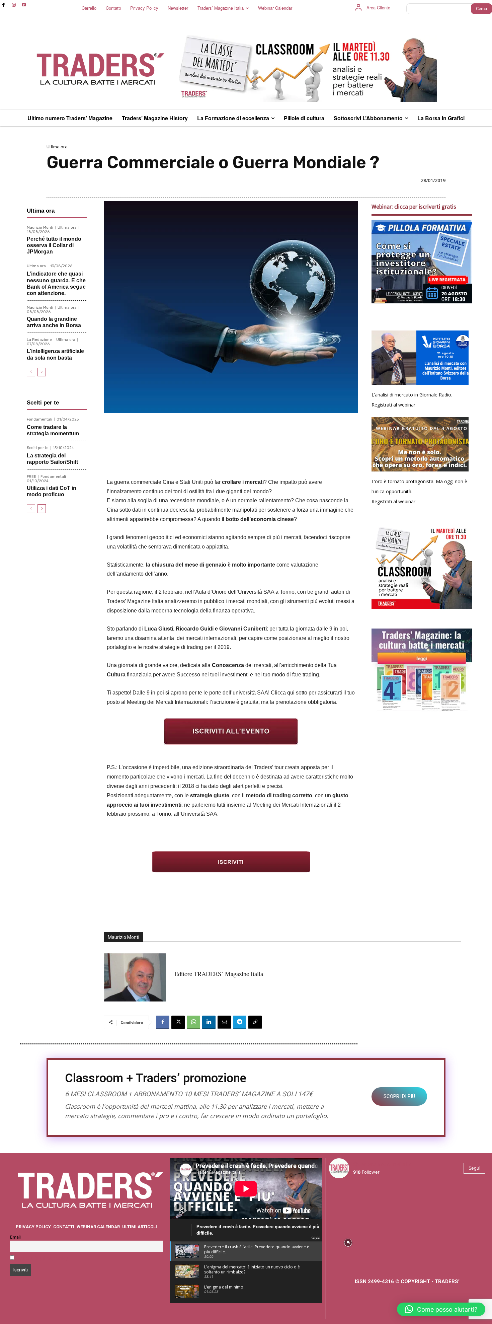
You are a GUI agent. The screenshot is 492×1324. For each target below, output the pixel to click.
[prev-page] (31, 372)
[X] (178, 1022)
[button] (441, 1309)
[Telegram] (239, 1022)
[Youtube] (24, 5)
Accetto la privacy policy (43, 1258)
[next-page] (41, 372)
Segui (474, 1168)
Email (15, 1237)
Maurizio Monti (40, 227)
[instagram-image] (348, 1203)
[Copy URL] (255, 1022)
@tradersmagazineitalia (382, 1164)
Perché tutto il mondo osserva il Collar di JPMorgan (54, 245)
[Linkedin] (209, 1022)
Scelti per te (38, 448)
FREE (31, 477)
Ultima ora (57, 147)
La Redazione (39, 340)
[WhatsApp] (193, 1022)
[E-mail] (224, 1022)
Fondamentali (39, 419)
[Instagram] (13, 5)
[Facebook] (3, 5)
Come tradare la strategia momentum (53, 430)
